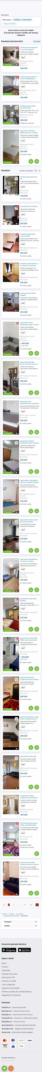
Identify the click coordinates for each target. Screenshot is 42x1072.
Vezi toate (37, 41)
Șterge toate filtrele (10, 24)
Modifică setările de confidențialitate (16, 992)
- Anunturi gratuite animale (19, 1025)
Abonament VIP (8, 977)
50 (39, 171)
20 (36, 171)
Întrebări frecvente (9, 974)
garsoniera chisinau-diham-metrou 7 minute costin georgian (28, 132)
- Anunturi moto (13, 1021)
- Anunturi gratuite (14, 1007)
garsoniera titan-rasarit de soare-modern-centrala (29, 521)
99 (24, 905)
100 (31, 905)
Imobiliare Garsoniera (22, 20)
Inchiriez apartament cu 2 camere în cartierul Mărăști (29, 265)
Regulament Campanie (11, 995)
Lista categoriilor (8, 984)
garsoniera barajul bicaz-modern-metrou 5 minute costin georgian (29, 364)
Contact (5, 967)
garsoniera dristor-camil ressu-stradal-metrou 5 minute (29, 719)
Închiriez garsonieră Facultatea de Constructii (27, 108)
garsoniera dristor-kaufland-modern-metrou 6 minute (29, 443)
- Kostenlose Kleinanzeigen (17, 1032)
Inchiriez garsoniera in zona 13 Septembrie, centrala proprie (28, 78)
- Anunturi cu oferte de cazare (20, 1018)
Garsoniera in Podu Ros (29, 206)
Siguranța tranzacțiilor (11, 988)
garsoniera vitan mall (28, 756)
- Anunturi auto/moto (16, 1011)
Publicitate (6, 970)
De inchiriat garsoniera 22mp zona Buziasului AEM (28, 825)
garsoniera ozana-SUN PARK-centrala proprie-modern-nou (28, 640)
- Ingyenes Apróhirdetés (18, 1029)
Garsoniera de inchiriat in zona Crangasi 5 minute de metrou (28, 49)
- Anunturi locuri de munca (17, 1014)
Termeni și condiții (9, 981)
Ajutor (4, 963)
